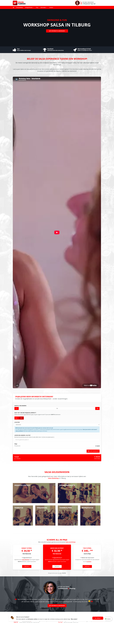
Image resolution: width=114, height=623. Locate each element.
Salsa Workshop (53, 478)
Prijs (37, 7)
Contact (51, 7)
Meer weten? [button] (74, 619)
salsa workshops (71, 542)
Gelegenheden (28, 7)
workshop (89, 561)
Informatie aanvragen (58, 31)
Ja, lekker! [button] (98, 618)
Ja (16, 418)
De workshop (19, 7)
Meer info (26, 566)
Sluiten (109, 619)
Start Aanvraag (93, 451)
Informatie (43, 7)
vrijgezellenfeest (25, 559)
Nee (21, 418)
